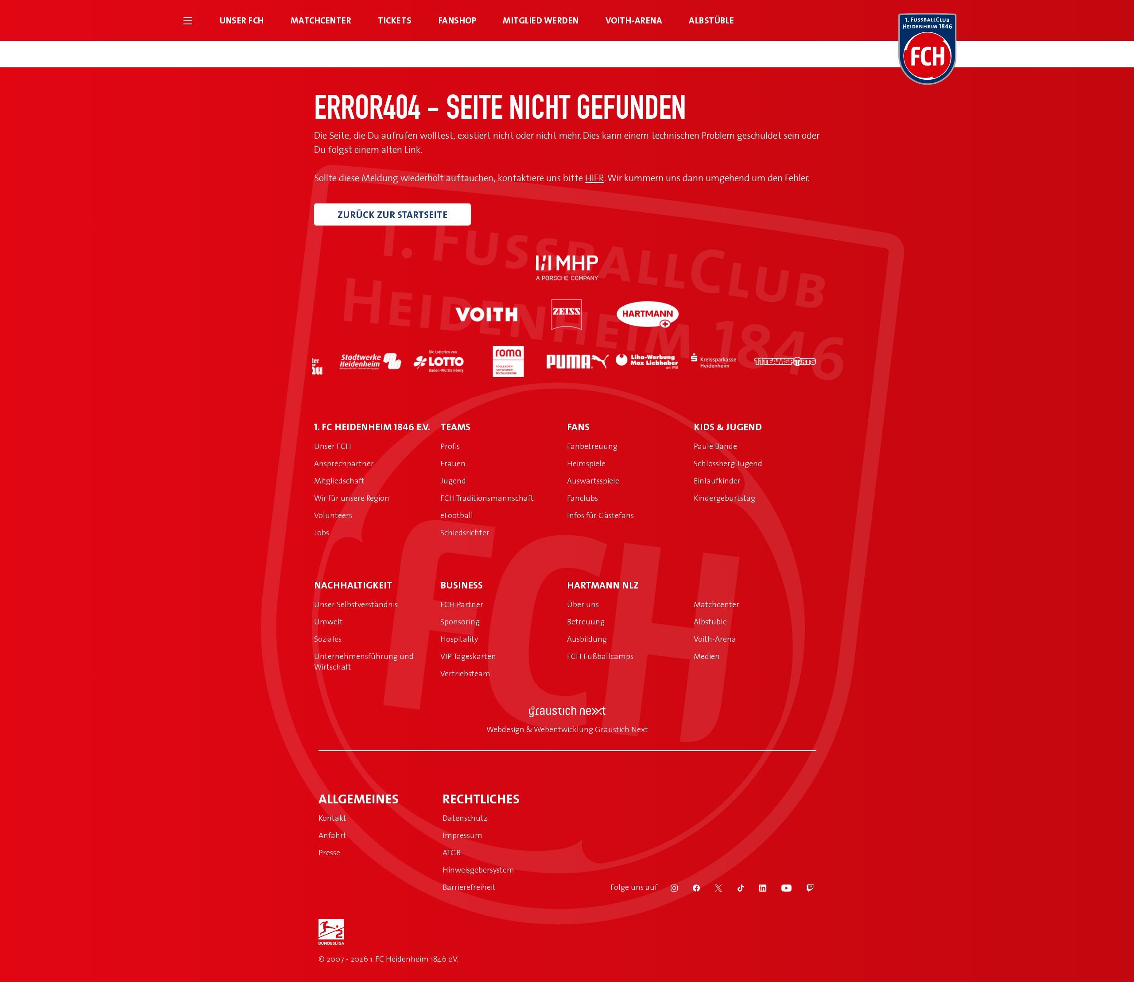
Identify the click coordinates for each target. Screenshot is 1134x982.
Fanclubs (582, 497)
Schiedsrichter (464, 532)
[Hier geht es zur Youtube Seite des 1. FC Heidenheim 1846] (780, 887)
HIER (594, 177)
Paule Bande (715, 446)
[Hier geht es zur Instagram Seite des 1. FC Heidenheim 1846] (668, 887)
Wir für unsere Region (351, 497)
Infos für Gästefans (600, 515)
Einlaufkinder (717, 480)
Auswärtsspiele (593, 480)
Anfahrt (332, 835)
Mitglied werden (541, 20)
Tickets (395, 20)
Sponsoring (460, 621)
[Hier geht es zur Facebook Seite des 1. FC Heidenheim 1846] (691, 887)
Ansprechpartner (344, 463)
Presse (329, 852)
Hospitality (459, 638)
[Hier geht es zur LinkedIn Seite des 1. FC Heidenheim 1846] (757, 887)
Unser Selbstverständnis (356, 604)
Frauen (453, 463)
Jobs (321, 532)
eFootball (456, 515)
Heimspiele (586, 463)
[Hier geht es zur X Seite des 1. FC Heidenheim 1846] (713, 887)
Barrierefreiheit (469, 887)
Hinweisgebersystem (478, 869)
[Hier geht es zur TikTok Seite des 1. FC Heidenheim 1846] (735, 887)
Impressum (462, 835)
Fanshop (458, 20)
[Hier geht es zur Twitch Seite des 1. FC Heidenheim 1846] (803, 887)
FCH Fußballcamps (600, 656)
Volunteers (333, 515)
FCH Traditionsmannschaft (487, 497)
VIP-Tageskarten (468, 656)
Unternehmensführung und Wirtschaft (364, 661)
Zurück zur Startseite (392, 214)
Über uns (583, 604)
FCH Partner (461, 604)
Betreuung (586, 621)
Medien (707, 656)
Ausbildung (587, 638)
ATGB (452, 852)
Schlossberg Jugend (728, 463)
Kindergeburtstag (724, 497)
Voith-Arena (634, 20)
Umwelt (328, 621)
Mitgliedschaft (339, 480)
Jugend (453, 480)
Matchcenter (321, 20)
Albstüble (711, 20)
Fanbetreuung (592, 446)
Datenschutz (465, 817)
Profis (450, 446)
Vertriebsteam (465, 673)
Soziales (328, 638)
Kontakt (332, 817)
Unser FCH (242, 20)
